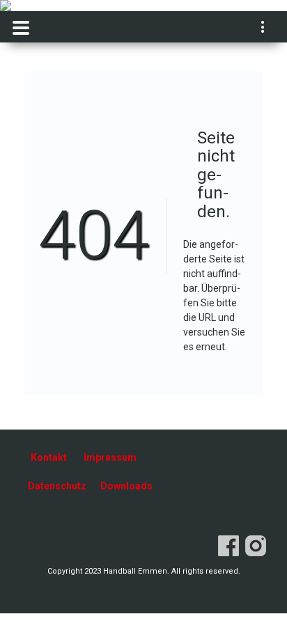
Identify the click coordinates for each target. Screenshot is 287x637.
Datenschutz (57, 485)
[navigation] (263, 28)
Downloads (126, 485)
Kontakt (49, 457)
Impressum (110, 457)
